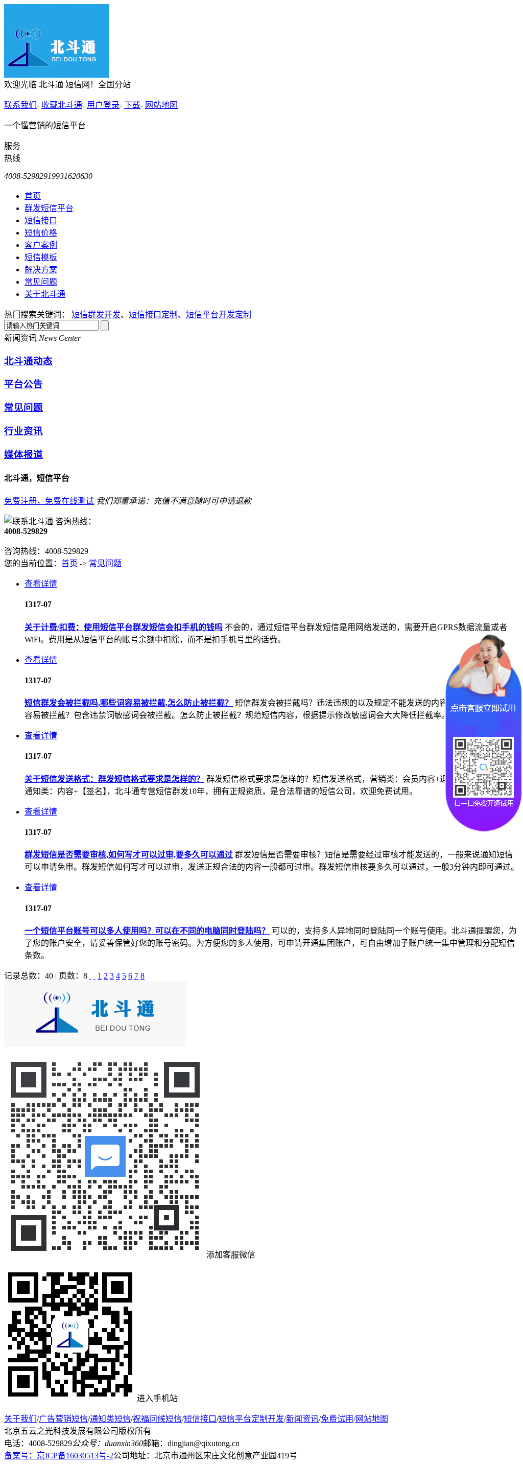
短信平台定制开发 (251, 1418)
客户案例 (41, 245)
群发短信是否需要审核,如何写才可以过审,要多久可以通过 (129, 854)
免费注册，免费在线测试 (49, 501)
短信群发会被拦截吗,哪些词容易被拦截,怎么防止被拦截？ (129, 703)
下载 (132, 105)
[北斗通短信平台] (56, 75)
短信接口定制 (153, 314)
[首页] (90, 975)
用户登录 (103, 105)
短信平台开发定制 (218, 314)
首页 (33, 196)
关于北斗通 (45, 294)
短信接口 (41, 220)
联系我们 (20, 105)
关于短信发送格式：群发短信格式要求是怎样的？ (114, 779)
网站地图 (161, 105)
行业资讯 (23, 431)
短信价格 (41, 232)
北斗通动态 (28, 361)
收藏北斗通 (61, 105)
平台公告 (23, 384)
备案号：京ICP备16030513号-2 (58, 1455)
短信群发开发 (96, 314)
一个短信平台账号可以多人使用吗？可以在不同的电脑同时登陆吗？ (147, 930)
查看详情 (41, 583)
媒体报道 (23, 454)
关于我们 (20, 1418)
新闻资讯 (302, 1418)
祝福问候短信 (157, 1418)
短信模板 (41, 257)
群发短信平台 (49, 208)
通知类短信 (110, 1418)
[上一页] (94, 975)
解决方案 (41, 269)
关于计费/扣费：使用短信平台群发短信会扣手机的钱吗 (124, 627)
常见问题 (41, 281)
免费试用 (337, 1418)
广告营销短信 (63, 1418)
